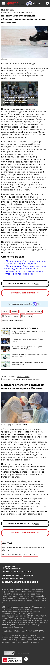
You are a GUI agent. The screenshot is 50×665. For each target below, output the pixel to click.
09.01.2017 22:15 (7, 10)
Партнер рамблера (23, 653)
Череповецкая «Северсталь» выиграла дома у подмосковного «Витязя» (25, 267)
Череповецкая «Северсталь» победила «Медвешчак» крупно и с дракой (25, 262)
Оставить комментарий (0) (25, 293)
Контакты (7, 572)
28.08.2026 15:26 (8, 377)
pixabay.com (6, 59)
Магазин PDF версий (12, 579)
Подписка (28, 575)
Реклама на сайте (11, 575)
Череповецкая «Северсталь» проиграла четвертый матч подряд (27, 348)
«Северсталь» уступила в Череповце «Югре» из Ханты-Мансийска (23, 272)
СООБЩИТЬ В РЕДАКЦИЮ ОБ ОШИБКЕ (20, 582)
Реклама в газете (23, 572)
